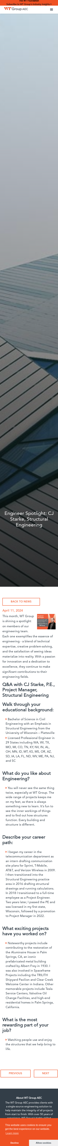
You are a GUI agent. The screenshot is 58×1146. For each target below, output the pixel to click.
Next (45, 1073)
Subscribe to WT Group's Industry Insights (28, 4)
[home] (15, 8)
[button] (52, 10)
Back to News (21, 601)
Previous (15, 1073)
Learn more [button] (12, 1133)
